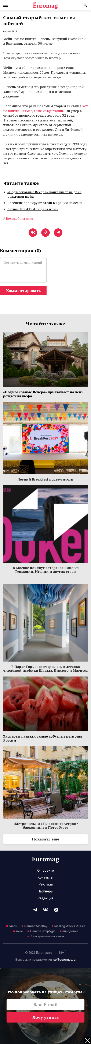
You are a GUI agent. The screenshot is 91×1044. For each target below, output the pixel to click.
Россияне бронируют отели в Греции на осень (45, 202)
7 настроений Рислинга (45, 936)
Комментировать (23, 290)
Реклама (46, 884)
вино (18, 931)
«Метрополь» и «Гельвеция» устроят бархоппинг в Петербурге (45, 825)
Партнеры (45, 891)
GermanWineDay (34, 926)
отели (11, 926)
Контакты (45, 877)
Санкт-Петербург (41, 931)
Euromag (45, 5)
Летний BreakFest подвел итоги (32, 209)
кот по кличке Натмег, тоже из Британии (45, 108)
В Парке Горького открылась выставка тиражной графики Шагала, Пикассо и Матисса (45, 668)
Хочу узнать (45, 1017)
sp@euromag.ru (64, 959)
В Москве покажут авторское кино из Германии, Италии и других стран (46, 569)
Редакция (45, 898)
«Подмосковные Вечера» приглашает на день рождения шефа (44, 194)
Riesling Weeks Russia (68, 926)
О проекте (45, 870)
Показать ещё (45, 839)
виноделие (68, 931)
